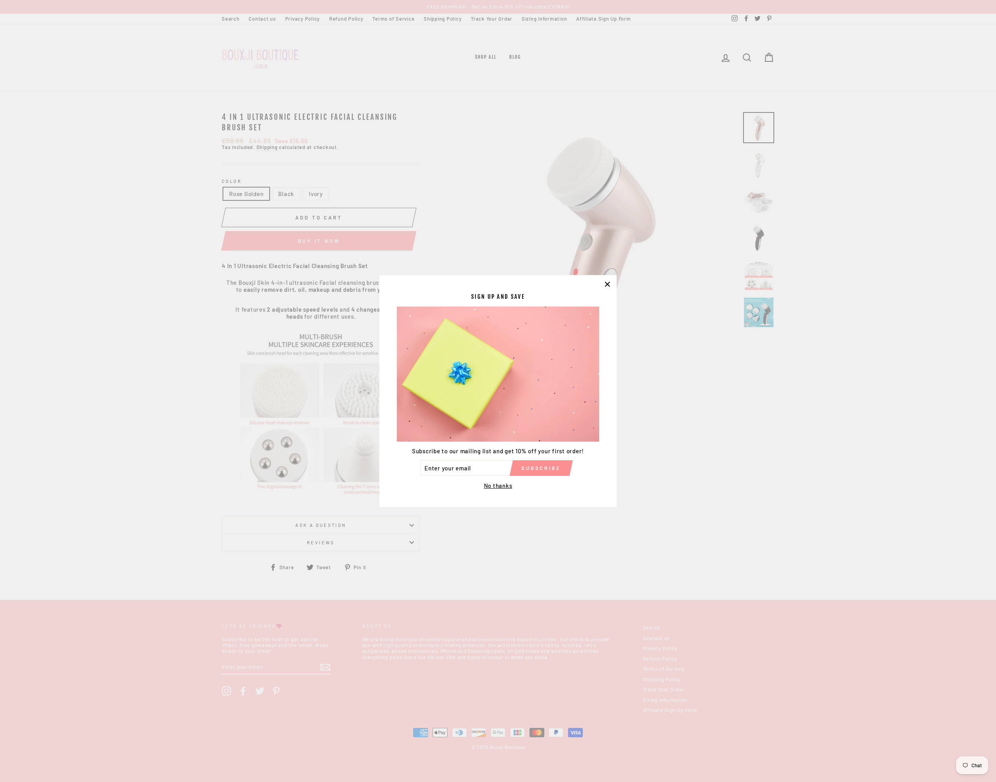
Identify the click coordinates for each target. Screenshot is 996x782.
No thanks (498, 485)
